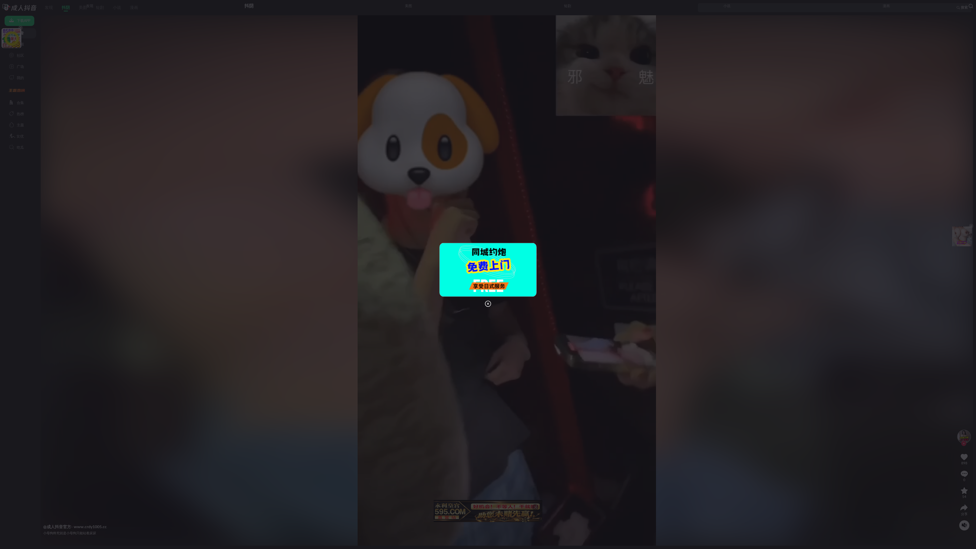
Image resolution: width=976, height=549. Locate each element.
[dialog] (488, 274)
